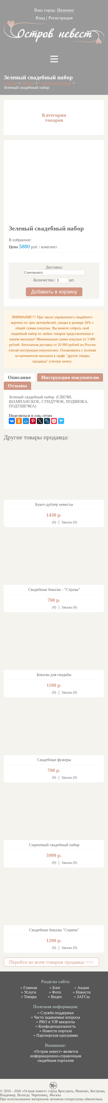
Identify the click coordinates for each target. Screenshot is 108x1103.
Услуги (30, 992)
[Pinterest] (33, 421)
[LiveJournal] (47, 421)
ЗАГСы (83, 997)
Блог (56, 988)
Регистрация (60, 17)
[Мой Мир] (26, 421)
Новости (83, 992)
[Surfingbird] (61, 421)
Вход (40, 17)
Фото (56, 992)
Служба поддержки (57, 1013)
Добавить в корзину (54, 291)
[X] (40, 421)
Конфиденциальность (57, 1026)
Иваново (65, 10)
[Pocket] (54, 421)
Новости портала (57, 1031)
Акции (83, 988)
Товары (28, 83)
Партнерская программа (57, 1035)
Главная (10, 83)
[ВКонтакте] (12, 421)
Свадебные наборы (56, 83)
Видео (56, 997)
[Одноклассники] (19, 421)
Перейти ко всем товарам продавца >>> (51, 962)
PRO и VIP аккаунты (57, 1022)
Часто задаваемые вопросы (57, 1017)
